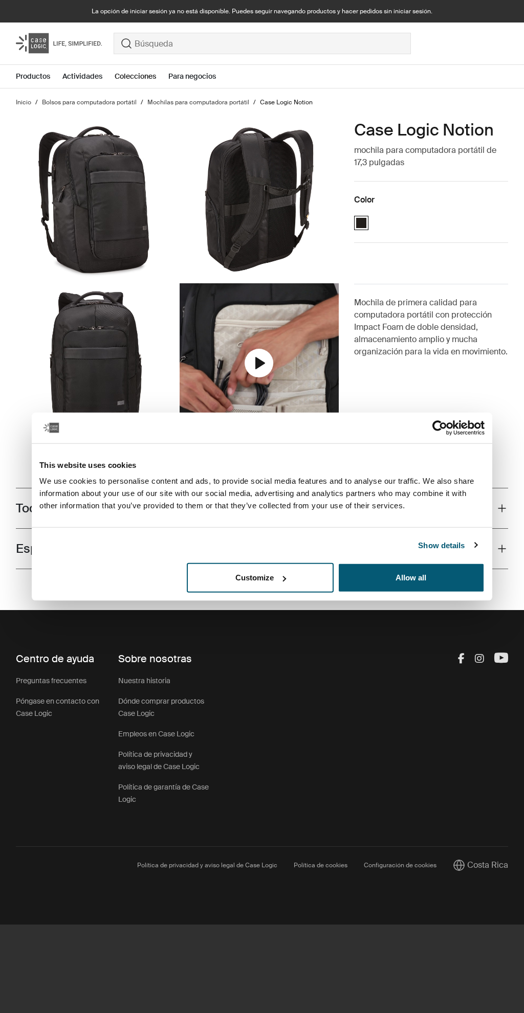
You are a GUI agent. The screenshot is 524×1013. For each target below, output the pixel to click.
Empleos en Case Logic (156, 733)
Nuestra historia (144, 680)
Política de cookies (320, 865)
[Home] (65, 43)
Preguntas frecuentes (51, 680)
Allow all (411, 577)
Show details (441, 545)
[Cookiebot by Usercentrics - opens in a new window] (440, 427)
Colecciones (135, 76)
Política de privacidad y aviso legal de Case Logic (207, 865)
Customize (254, 577)
